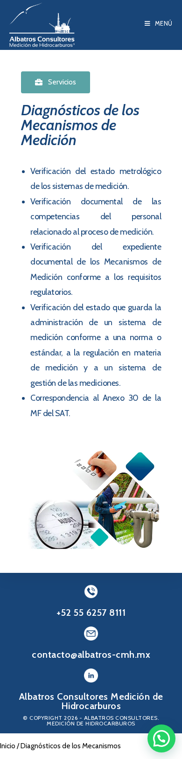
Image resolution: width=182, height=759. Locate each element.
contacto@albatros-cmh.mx (91, 654)
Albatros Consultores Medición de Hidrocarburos (91, 701)
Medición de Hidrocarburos (91, 723)
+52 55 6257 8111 (91, 612)
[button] (55, 82)
